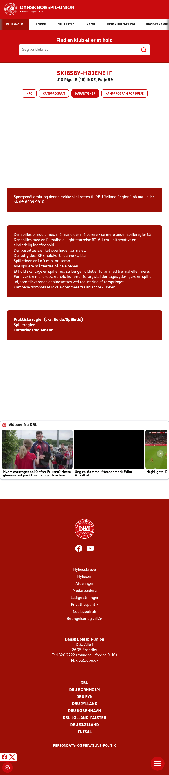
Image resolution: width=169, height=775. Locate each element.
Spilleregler (24, 325)
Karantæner (85, 93)
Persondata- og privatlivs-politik (84, 745)
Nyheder (84, 577)
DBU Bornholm (84, 690)
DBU (84, 683)
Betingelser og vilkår (84, 619)
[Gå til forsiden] (37, 9)
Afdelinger (84, 584)
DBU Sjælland (84, 725)
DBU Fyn (84, 697)
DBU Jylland (84, 704)
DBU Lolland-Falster (84, 718)
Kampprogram (54, 93)
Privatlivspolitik (84, 605)
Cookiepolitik (84, 612)
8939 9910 (34, 202)
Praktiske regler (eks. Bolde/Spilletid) (48, 320)
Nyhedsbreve (84, 570)
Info (29, 93)
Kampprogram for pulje (124, 93)
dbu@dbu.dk (87, 660)
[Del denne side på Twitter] (12, 757)
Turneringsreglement (33, 330)
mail (142, 197)
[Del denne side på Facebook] (4, 757)
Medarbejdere (85, 591)
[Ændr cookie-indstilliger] (7, 767)
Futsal (85, 732)
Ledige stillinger (85, 598)
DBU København (84, 711)
